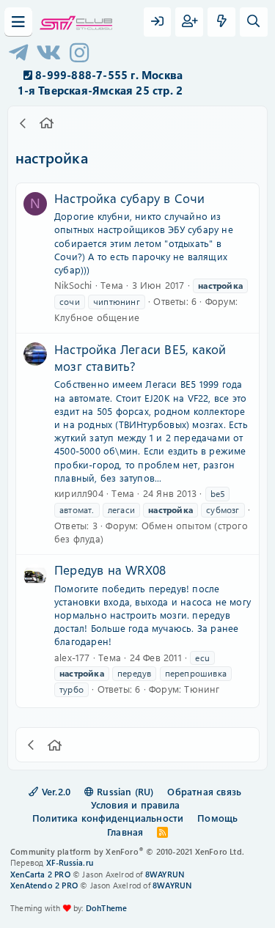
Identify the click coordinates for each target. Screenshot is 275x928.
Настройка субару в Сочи (129, 198)
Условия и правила (135, 804)
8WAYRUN (164, 874)
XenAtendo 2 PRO (44, 885)
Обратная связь (204, 791)
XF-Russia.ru (69, 862)
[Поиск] (254, 22)
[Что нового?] (221, 22)
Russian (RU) (124, 791)
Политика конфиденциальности (107, 817)
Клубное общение (96, 317)
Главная (125, 831)
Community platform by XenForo (127, 851)
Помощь (217, 817)
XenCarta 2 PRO (40, 874)
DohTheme (107, 907)
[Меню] (18, 22)
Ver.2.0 (55, 791)
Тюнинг (201, 688)
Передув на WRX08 (110, 569)
